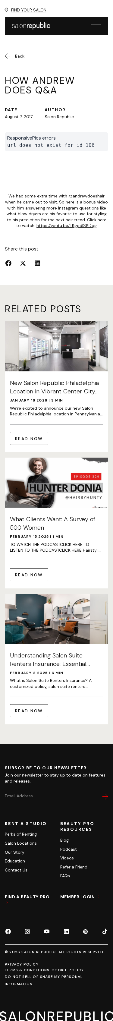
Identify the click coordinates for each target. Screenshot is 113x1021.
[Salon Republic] (31, 26)
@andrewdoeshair (86, 196)
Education (15, 861)
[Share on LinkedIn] (37, 263)
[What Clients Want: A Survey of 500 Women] (56, 523)
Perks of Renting (21, 834)
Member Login (78, 897)
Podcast (68, 849)
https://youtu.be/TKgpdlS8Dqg (66, 225)
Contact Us (16, 870)
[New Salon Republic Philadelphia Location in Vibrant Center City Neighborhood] (56, 386)
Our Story (14, 852)
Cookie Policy (68, 970)
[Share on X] (23, 263)
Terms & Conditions (27, 970)
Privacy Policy (22, 964)
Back (19, 56)
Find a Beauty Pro (27, 897)
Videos (67, 858)
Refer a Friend (73, 867)
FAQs (65, 875)
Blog (64, 840)
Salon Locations (21, 843)
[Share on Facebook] (8, 263)
